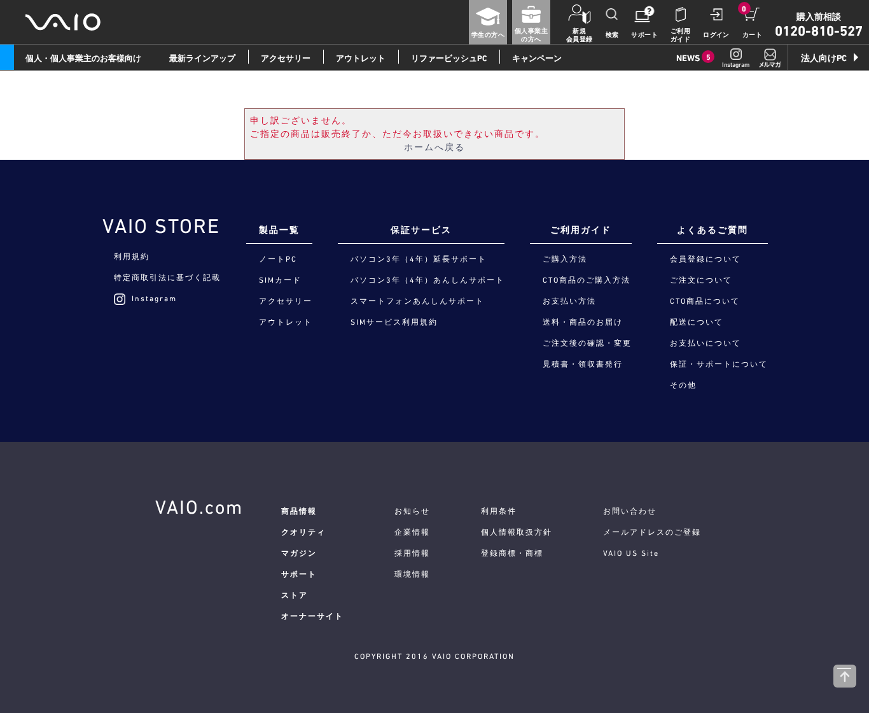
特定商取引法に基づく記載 (167, 277)
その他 (683, 385)
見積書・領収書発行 (583, 364)
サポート (644, 34)
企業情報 (412, 532)
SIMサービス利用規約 (394, 322)
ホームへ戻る (434, 147)
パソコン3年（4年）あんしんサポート (427, 280)
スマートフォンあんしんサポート (417, 301)
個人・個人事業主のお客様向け (83, 58)
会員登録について (705, 259)
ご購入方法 (565, 259)
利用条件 (499, 511)
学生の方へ (487, 34)
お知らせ (412, 511)
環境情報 (412, 574)
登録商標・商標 (512, 553)
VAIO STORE (161, 226)
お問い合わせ (630, 511)
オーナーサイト (312, 616)
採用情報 (412, 553)
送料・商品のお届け (583, 322)
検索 (612, 34)
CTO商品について (705, 301)
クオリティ (303, 532)
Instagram (154, 298)
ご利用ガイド (680, 35)
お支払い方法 (569, 301)
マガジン (299, 553)
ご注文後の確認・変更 (587, 343)
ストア (294, 595)
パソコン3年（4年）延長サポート (419, 259)
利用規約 (131, 256)
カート (752, 34)
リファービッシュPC (449, 58)
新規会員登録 (579, 35)
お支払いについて (705, 343)
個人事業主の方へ (531, 35)
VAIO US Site (631, 553)
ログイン (716, 34)
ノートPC (278, 259)
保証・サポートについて (719, 364)
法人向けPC (824, 58)
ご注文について (701, 280)
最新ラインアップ (202, 58)
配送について (696, 322)
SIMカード (280, 280)
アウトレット (361, 58)
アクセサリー (285, 58)
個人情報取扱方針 (516, 532)
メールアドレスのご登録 (652, 532)
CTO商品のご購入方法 (586, 280)
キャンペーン (537, 58)
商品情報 (299, 511)
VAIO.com (199, 507)
